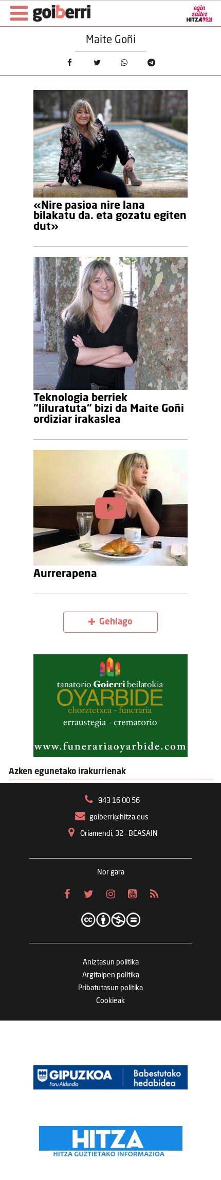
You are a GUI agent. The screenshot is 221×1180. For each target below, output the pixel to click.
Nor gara (110, 872)
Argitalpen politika (110, 975)
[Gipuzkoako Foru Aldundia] (110, 1077)
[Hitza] (110, 1139)
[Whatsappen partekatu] (124, 62)
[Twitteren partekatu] (96, 62)
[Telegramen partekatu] (151, 62)
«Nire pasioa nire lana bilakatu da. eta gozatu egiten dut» (110, 217)
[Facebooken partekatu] (69, 62)
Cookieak (110, 1001)
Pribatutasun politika (110, 988)
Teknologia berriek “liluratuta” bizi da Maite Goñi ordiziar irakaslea (108, 409)
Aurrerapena (65, 574)
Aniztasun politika (111, 962)
